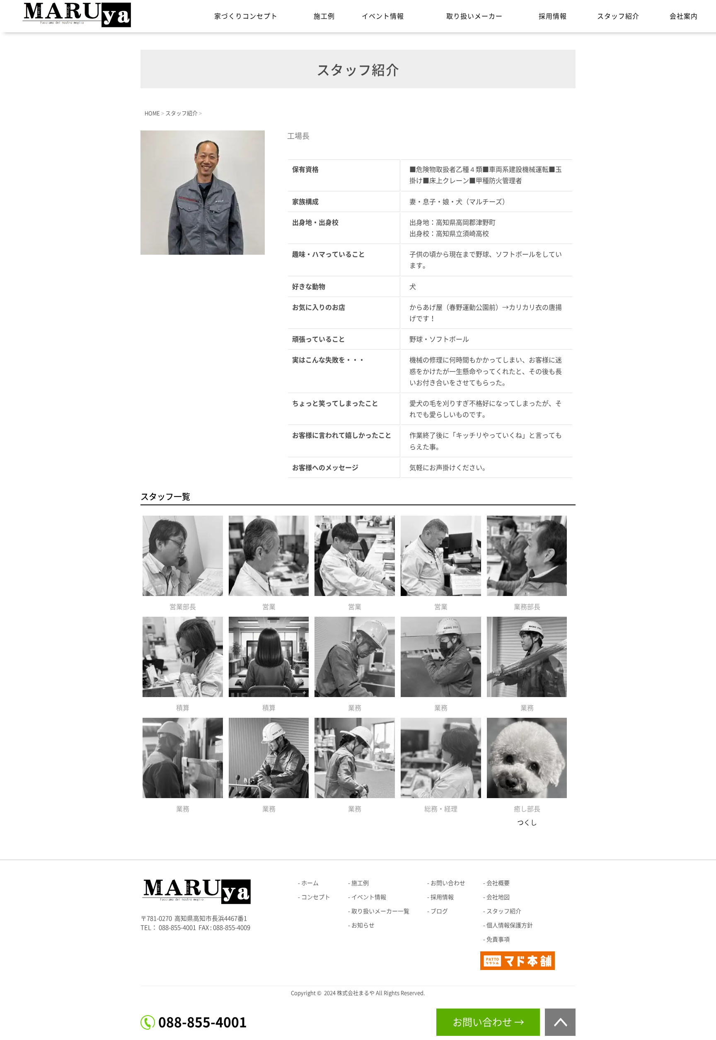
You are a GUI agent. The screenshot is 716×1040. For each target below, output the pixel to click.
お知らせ (363, 925)
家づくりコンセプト (246, 16)
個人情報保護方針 (509, 925)
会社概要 (498, 883)
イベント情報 (383, 16)
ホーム (310, 883)
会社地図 (498, 897)
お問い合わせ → (488, 1022)
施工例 (324, 16)
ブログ (439, 911)
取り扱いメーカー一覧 (380, 911)
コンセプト (315, 897)
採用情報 (553, 16)
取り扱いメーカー (474, 16)
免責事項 (498, 939)
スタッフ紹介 (618, 16)
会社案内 (684, 16)
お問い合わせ (448, 883)
